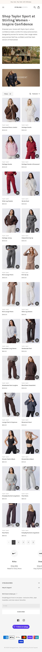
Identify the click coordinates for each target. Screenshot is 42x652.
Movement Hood (27, 422)
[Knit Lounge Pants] (11, 257)
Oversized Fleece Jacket (9, 127)
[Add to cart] (17, 119)
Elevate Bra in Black (28, 459)
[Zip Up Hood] (31, 184)
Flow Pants (25, 496)
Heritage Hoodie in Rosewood (30, 164)
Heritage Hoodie (26, 127)
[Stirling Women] (21, 7)
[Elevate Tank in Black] (11, 441)
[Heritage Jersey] (11, 220)
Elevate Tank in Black (8, 459)
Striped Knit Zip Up (27, 238)
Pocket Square (33, 647)
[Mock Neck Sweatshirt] (31, 368)
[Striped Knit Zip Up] (31, 220)
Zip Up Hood (25, 201)
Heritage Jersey (7, 238)
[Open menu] (3, 7)
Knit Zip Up (25, 274)
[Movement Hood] (31, 405)
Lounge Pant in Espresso (9, 422)
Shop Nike (14, 566)
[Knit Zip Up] (31, 257)
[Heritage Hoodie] (31, 110)
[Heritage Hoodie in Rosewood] (31, 147)
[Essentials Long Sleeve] (11, 331)
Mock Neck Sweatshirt (28, 385)
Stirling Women (13, 647)
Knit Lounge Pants (7, 274)
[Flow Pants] (31, 478)
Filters (6, 94)
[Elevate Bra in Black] (31, 441)
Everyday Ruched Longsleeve (11, 496)
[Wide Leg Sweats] (11, 184)
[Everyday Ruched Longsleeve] (11, 478)
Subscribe (21, 612)
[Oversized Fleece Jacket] (11, 110)
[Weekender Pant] (31, 331)
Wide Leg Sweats (7, 201)
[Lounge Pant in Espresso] (11, 405)
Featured (35, 94)
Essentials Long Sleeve (9, 348)
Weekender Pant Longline (10, 385)
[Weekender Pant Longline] (11, 368)
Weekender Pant (27, 348)
